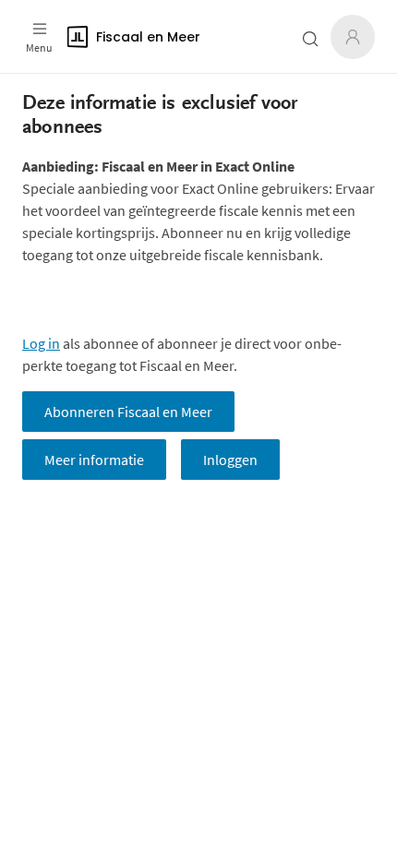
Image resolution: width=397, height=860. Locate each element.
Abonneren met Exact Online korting (134, 299)
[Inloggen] (353, 37)
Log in (41, 343)
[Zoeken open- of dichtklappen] (310, 39)
